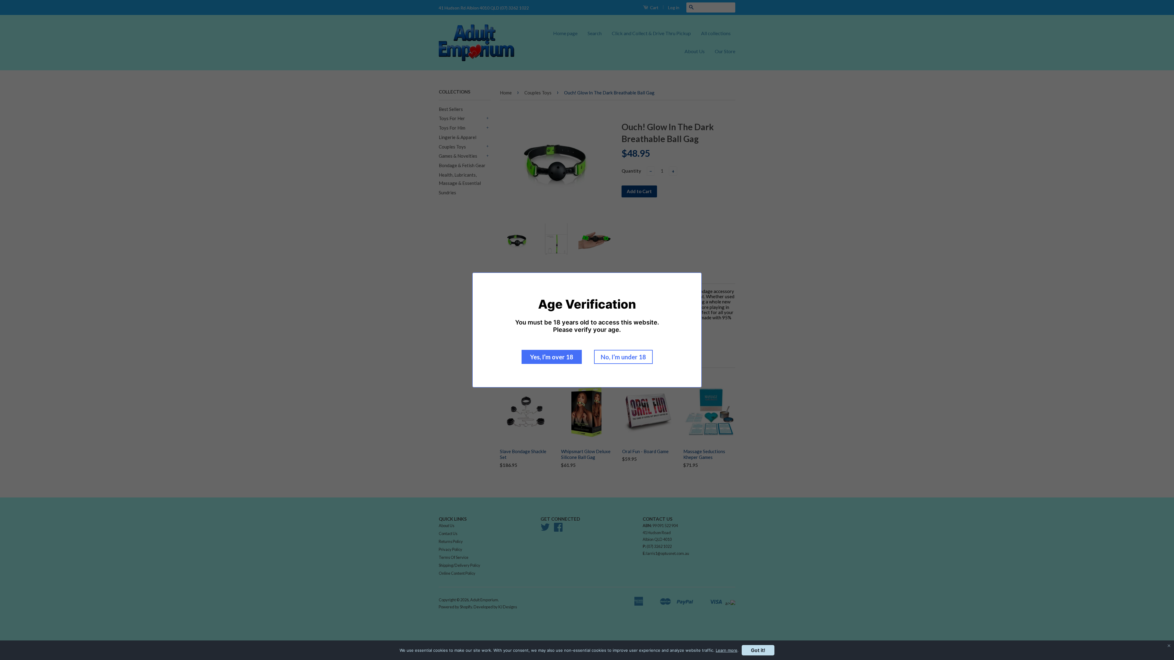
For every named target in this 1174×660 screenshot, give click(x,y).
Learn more (726, 650)
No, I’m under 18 (623, 357)
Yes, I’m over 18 (551, 357)
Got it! (758, 650)
